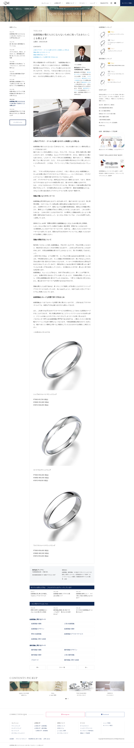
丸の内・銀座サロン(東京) (106, 104)
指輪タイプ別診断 (85, 733)
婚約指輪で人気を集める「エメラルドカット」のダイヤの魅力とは (17, 64)
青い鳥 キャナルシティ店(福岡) (108, 122)
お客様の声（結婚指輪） (41, 725)
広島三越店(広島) (104, 116)
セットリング (15, 730)
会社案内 (12, 738)
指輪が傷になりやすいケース (41, 52)
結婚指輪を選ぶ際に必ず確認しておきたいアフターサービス (39, 593)
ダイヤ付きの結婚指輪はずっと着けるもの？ (84, 610)
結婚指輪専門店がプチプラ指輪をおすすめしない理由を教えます (17, 112)
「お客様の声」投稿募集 (41, 730)
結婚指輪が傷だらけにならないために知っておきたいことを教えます (17, 102)
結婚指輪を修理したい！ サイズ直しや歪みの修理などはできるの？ (84, 594)
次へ (86, 667)
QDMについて (61, 725)
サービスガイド (84, 725)
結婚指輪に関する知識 (38, 639)
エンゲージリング (16, 728)
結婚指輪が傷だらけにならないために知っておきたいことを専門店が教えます (17, 35)
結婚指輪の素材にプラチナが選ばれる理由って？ (61, 593)
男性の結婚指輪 (36, 634)
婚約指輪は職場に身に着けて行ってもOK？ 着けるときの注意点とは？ (61, 611)
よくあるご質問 (61, 730)
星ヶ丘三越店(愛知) (104, 110)
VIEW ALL (102, 125)
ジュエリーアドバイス (86, 728)
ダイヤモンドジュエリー (18, 733)
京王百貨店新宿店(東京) (106, 107)
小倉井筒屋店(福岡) (104, 119)
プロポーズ (34, 660)
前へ (38, 667)
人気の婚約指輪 (69, 655)
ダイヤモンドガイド (62, 733)
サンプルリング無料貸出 (87, 730)
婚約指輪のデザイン (70, 650)
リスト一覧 (62, 667)
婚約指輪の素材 (36, 655)
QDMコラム (60, 728)
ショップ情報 (106, 723)
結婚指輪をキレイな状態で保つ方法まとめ (45, 57)
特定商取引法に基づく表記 (35, 738)
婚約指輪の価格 (36, 650)
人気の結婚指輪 (69, 624)
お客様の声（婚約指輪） (41, 728)
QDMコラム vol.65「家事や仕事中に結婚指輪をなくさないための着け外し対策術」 (60, 223)
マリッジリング (16, 725)
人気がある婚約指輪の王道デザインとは (17, 73)
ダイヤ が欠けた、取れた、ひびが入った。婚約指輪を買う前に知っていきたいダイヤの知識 (17, 53)
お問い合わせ (46, 738)
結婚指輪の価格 (36, 624)
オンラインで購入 (127, 3)
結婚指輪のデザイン (37, 629)
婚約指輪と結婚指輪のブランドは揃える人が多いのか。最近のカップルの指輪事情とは (17, 82)
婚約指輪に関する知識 (71, 660)
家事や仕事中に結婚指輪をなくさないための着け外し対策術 (39, 610)
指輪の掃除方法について (40, 54)
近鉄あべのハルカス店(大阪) (107, 113)
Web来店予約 (104, 3)
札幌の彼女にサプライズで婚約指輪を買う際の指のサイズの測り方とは (17, 92)
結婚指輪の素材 (69, 629)
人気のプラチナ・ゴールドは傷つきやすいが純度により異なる (51, 50)
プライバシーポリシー (21, 738)
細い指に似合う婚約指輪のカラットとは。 (17, 43)
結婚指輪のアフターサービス (73, 634)
